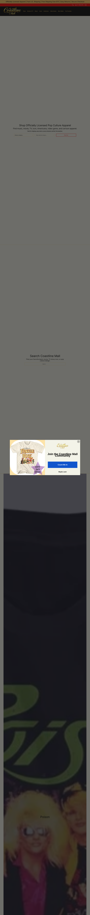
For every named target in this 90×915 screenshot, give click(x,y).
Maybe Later (62, 472)
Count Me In (63, 465)
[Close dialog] (78, 441)
